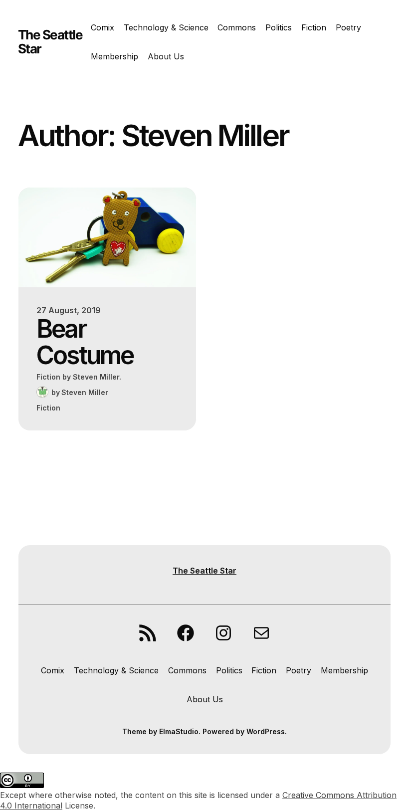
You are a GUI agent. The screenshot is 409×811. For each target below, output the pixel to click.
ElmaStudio (179, 731)
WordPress (265, 731)
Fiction (48, 408)
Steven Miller (84, 392)
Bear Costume (85, 342)
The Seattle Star (50, 41)
